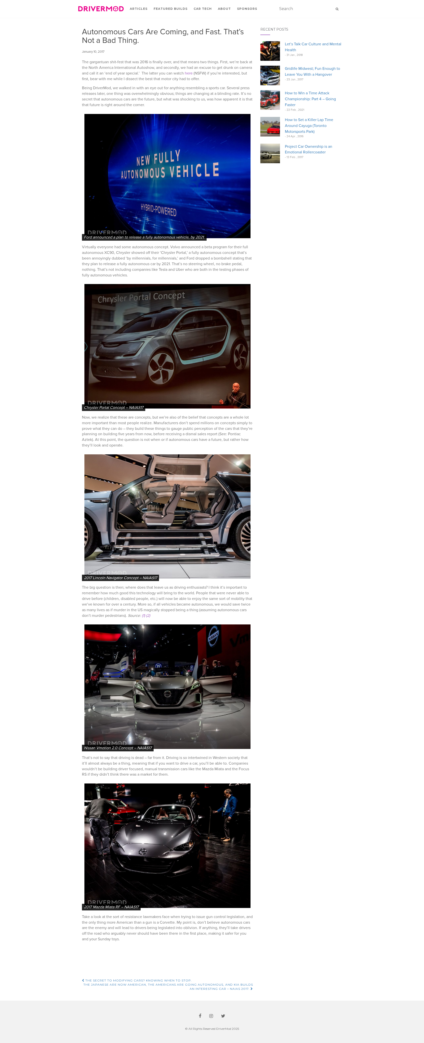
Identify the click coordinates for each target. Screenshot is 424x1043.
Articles (138, 9)
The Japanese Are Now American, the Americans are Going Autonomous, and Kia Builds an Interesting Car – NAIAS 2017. (168, 987)
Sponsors (247, 9)
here (189, 73)
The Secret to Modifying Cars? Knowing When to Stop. (138, 980)
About (224, 9)
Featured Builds (170, 9)
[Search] (337, 9)
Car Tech (203, 9)
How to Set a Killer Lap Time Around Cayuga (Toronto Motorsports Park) (309, 125)
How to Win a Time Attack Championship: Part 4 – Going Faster (310, 99)
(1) (143, 615)
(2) (148, 615)
